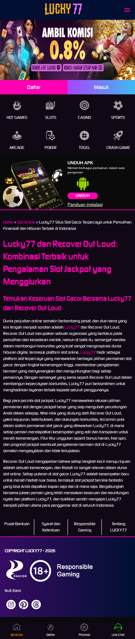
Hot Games (17, 117)
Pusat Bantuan (17, 523)
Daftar (33, 87)
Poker (51, 147)
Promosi (84, 635)
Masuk (101, 87)
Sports (118, 117)
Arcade (16, 147)
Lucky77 (72, 327)
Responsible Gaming (84, 527)
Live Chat (118, 635)
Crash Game (118, 147)
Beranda (17, 635)
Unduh (83, 195)
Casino (84, 117)
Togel (84, 147)
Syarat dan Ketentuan (51, 527)
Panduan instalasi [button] (85, 204)
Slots (50, 117)
